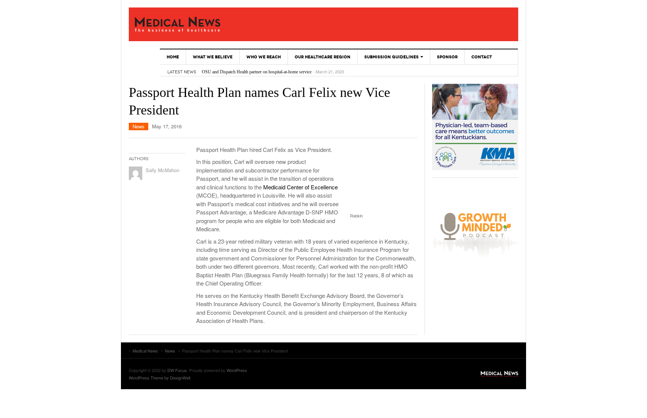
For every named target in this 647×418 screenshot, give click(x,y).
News (139, 126)
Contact (481, 57)
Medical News (177, 24)
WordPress (237, 370)
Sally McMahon (162, 170)
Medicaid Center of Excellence (300, 187)
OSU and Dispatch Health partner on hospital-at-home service (257, 71)
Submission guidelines (391, 57)
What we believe (213, 57)
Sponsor (447, 57)
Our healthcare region (322, 57)
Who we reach (263, 57)
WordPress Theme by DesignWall (159, 378)
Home (173, 57)
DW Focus (177, 370)
